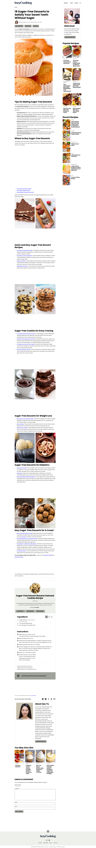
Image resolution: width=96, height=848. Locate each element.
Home (16, 7)
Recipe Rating (18, 784)
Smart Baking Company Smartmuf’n (25, 192)
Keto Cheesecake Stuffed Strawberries (26, 476)
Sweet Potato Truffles (22, 427)
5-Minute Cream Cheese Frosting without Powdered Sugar (29, 769)
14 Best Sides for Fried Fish (75, 155)
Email (16, 806)
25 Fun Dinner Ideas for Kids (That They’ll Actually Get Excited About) (75, 124)
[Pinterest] (49, 840)
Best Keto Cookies (48, 555)
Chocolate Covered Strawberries (24, 255)
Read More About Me (41, 741)
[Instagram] (47, 840)
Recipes (66, 3)
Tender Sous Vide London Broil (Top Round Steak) (77, 85)
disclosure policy (33, 695)
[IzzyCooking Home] (23, 2)
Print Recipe (40, 611)
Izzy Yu (25, 22)
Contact (76, 3)
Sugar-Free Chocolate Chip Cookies (25, 338)
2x (49, 616)
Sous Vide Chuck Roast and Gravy (67, 62)
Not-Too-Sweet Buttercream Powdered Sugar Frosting (40, 769)
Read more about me (70, 37)
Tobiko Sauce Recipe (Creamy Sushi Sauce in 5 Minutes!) (76, 168)
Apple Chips (19, 473)
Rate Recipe (30, 611)
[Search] (80, 3)
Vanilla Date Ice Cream (22, 266)
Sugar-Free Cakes (19, 557)
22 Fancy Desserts (17, 766)
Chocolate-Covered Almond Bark (24, 250)
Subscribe (45, 842)
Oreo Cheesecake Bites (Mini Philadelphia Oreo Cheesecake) (67, 88)
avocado (24, 536)
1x (46, 616)
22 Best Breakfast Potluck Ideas (76, 133)
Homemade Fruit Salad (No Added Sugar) (26, 543)
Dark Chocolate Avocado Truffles (24, 533)
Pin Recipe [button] (20, 611)
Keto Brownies (20, 424)
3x (51, 616)
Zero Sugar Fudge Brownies (23, 190)
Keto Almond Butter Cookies (23, 349)
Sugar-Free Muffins (21, 260)
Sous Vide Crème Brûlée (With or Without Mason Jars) (76, 63)
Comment (17, 788)
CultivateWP (63, 846)
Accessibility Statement (52, 846)
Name (16, 802)
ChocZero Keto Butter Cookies (24, 188)
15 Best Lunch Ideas (75, 144)
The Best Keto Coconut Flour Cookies (26, 344)
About (71, 3)
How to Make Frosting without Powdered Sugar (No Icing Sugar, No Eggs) (50, 769)
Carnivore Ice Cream (22, 467)
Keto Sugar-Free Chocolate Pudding (25, 418)
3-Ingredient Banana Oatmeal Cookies (26, 333)
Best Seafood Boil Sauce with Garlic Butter (76, 110)
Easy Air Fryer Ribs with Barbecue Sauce (67, 110)
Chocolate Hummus (21, 550)
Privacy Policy (46, 846)
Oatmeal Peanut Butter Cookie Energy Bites (27, 538)
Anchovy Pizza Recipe (75, 177)
